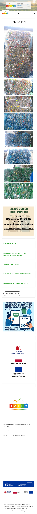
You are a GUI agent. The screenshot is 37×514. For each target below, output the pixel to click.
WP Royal (23, 511)
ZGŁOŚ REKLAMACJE (12, 293)
